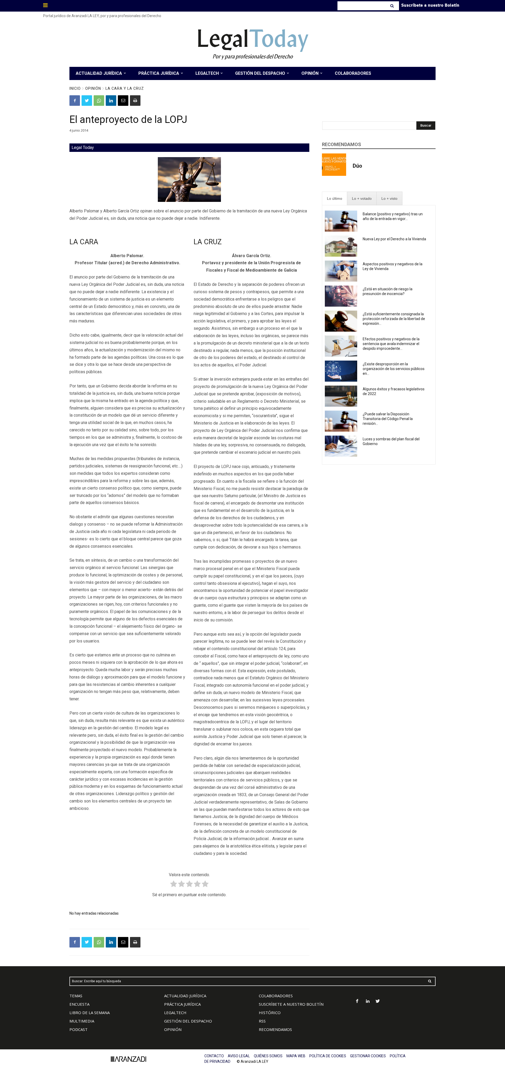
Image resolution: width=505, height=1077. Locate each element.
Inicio (75, 88)
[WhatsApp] (99, 100)
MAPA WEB (295, 1056)
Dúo (357, 166)
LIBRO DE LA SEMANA (89, 1012)
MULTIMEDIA (81, 1021)
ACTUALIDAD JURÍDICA (185, 995)
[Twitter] (87, 100)
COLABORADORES (276, 995)
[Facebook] (74, 100)
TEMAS (75, 995)
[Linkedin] (111, 100)
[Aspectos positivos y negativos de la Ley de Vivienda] (341, 271)
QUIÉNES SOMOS (268, 1056)
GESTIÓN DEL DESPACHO (188, 1021)
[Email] (123, 100)
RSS (262, 1021)
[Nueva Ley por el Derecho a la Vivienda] (341, 246)
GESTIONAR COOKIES (368, 1056)
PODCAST (78, 1029)
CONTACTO (214, 1056)
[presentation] (334, 199)
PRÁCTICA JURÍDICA (182, 1004)
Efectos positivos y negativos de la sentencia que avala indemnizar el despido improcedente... (391, 344)
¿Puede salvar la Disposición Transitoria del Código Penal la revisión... (388, 419)
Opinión (93, 88)
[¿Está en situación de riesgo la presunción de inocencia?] (341, 296)
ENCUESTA (79, 1004)
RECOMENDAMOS (275, 1029)
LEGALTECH (175, 1012)
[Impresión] (135, 100)
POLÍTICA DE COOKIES (327, 1056)
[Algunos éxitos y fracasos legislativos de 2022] (341, 396)
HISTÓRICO (270, 1012)
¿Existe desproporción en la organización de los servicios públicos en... (394, 369)
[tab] (334, 199)
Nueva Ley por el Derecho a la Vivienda (394, 239)
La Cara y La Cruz (124, 88)
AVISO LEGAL (239, 1056)
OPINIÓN (172, 1029)
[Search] (392, 6)
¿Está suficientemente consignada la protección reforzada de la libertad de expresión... (394, 319)
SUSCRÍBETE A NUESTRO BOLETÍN (291, 1004)
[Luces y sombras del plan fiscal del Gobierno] (341, 446)
